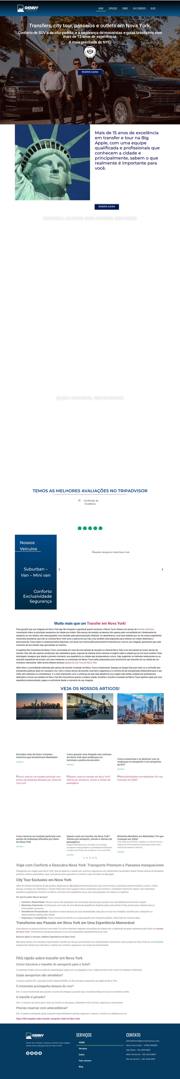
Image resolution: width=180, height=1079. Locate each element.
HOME (100, 8)
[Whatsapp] (40, 1053)
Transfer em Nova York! (106, 623)
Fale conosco (139, 8)
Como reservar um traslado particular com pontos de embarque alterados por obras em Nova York (38, 839)
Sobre (125, 8)
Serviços (113, 8)
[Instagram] (28, 1053)
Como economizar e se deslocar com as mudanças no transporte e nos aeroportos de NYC (139, 762)
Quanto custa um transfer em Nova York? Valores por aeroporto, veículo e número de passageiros (89, 839)
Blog (153, 8)
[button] (59, 569)
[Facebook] (32, 1053)
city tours (73, 886)
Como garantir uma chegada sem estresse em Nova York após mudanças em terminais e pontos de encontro (89, 757)
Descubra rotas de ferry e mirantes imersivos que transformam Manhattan (37, 756)
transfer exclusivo (145, 629)
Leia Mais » (20, 762)
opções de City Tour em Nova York (81, 662)
